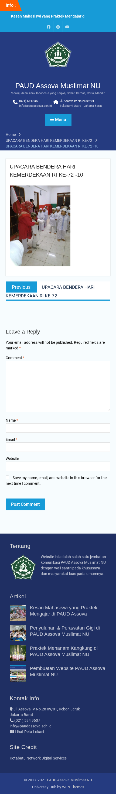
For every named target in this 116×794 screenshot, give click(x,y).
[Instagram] (58, 26)
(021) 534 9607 (27, 720)
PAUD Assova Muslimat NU (58, 86)
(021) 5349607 (28, 101)
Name (12, 420)
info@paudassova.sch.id (35, 106)
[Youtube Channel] (67, 26)
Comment (15, 358)
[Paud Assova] (48, 26)
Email (11, 439)
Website (12, 458)
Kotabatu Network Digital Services (38, 758)
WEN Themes (73, 787)
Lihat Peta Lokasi (29, 732)
